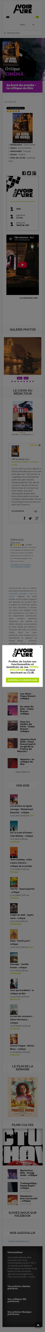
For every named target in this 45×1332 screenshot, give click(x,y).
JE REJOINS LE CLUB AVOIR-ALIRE (22, 680)
